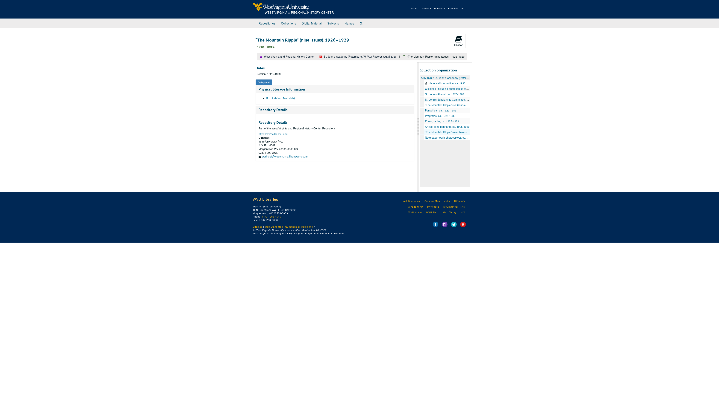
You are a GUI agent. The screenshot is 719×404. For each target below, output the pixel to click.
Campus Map (432, 201)
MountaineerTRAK (454, 206)
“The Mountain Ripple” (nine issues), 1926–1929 (454, 132)
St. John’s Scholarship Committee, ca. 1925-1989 (454, 99)
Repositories (267, 23)
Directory (459, 201)
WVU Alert (432, 212)
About (414, 8)
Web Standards (274, 226)
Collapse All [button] (264, 82)
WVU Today (449, 212)
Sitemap (258, 226)
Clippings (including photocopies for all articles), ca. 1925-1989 (462, 89)
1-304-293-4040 (271, 216)
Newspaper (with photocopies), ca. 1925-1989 (452, 137)
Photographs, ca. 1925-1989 (442, 121)
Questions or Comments (299, 226)
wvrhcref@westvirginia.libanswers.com (285, 156)
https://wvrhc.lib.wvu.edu (273, 134)
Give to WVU (415, 206)
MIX (463, 212)
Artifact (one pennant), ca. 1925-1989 (447, 126)
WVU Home (415, 212)
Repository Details (273, 109)
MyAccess (433, 206)
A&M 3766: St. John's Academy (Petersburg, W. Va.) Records (457, 78)
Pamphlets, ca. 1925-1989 (440, 110)
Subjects (333, 23)
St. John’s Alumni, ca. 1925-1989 (444, 94)
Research (453, 8)
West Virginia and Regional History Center (289, 56)
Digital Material (312, 23)
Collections (425, 8)
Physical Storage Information (282, 89)
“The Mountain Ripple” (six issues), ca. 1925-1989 (454, 105)
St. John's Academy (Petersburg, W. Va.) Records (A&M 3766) (361, 56)
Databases (439, 8)
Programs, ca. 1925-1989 (440, 116)
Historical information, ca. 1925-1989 (450, 83)
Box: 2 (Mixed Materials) (280, 98)
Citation (458, 45)
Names (349, 23)
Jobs (447, 201)
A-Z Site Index (411, 201)
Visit (463, 8)
